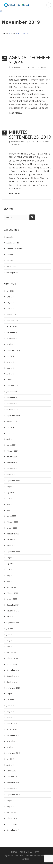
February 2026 (12, 320)
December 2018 (13, 783)
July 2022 (10, 563)
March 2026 (11, 314)
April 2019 (10, 765)
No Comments (44, 142)
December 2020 (13, 670)
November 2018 (13, 788)
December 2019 (13, 735)
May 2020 (10, 711)
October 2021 (12, 617)
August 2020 (12, 694)
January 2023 (12, 528)
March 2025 (11, 380)
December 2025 (13, 332)
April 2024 (10, 439)
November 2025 (13, 338)
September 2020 (13, 688)
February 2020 (12, 723)
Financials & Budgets (15, 249)
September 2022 (13, 551)
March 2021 (11, 652)
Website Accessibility (35, 855)
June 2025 (10, 362)
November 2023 (13, 468)
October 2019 (12, 747)
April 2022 (10, 581)
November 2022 (13, 540)
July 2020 (10, 700)
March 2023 (11, 516)
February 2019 (12, 777)
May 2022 (10, 575)
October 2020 (12, 682)
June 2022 (10, 569)
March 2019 (11, 771)
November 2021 (13, 611)
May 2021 (10, 640)
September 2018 (13, 794)
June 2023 (10, 498)
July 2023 (10, 492)
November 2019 (13, 741)
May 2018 (10, 806)
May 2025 (10, 368)
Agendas (43, 67)
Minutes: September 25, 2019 (30, 134)
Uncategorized (12, 272)
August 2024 (12, 421)
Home (6, 33)
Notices (10, 260)
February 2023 (12, 522)
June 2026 (10, 297)
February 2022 (12, 593)
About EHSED (26, 851)
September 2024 (13, 415)
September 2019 (13, 753)
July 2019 (10, 759)
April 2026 (10, 309)
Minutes (17, 144)
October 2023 (12, 474)
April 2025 (10, 374)
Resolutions (11, 266)
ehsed (32, 67)
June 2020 (10, 705)
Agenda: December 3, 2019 (30, 59)
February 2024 (12, 451)
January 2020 (12, 729)
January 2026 (12, 326)
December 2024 (13, 397)
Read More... (15, 112)
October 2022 (12, 546)
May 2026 (10, 303)
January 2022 (12, 599)
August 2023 (12, 486)
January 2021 (12, 664)
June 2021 (10, 634)
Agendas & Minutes (14, 855)
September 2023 (13, 480)
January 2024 (12, 457)
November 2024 (13, 403)
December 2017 (13, 830)
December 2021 (13, 605)
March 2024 (11, 445)
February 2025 (12, 386)
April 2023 (10, 510)
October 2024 (12, 409)
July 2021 (10, 628)
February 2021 (12, 658)
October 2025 (12, 344)
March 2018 (11, 812)
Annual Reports (13, 243)
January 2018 (12, 824)
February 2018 (12, 818)
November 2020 (13, 676)
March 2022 (11, 587)
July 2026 (10, 291)
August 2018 (12, 800)
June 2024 (10, 433)
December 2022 (13, 534)
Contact (25, 859)
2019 (13, 33)
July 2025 (10, 356)
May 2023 (10, 504)
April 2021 (10, 646)
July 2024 (10, 427)
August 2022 (12, 557)
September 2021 (13, 623)
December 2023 (13, 463)
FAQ (37, 851)
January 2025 (12, 391)
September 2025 (13, 350)
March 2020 (11, 717)
